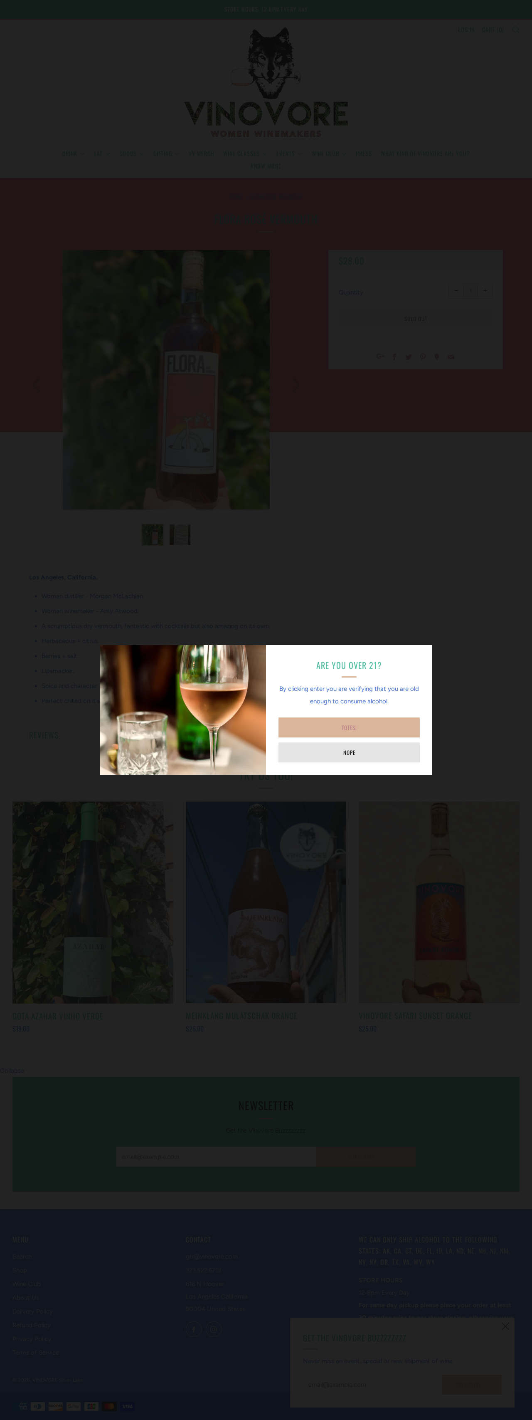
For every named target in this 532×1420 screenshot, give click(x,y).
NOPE (349, 752)
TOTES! (349, 727)
